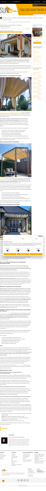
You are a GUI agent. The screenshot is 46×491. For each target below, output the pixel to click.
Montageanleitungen (15, 456)
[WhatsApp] (5, 428)
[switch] (18, 250)
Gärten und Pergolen (36, 57)
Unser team (13, 462)
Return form (13, 455)
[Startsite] (11, 9)
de (26, 1)
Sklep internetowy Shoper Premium (23, 485)
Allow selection (23, 254)
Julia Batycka (27, 28)
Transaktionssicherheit (26, 454)
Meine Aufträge (2, 456)
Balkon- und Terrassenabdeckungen (19, 28)
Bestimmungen (25, 457)
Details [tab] (23, 238)
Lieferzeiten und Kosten (26, 455)
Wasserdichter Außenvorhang (38, 461)
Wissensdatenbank (14, 461)
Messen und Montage (36, 58)
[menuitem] (6, 18)
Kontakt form (2, 458)
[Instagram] (21, 480)
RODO (24, 458)
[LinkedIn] (3, 428)
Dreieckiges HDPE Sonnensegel (39, 455)
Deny (10, 254)
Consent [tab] (9, 238)
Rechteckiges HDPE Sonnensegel (39, 454)
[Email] (0, 430)
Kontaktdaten (14, 454)
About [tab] (36, 238)
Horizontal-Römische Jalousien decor (40, 460)
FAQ (12, 458)
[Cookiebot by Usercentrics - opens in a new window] (39, 236)
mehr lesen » (40, 75)
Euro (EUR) (30, 1)
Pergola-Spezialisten (19, 365)
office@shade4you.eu (16, 1)
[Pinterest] (6, 428)
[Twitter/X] (2, 428)
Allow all (36, 254)
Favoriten (1, 457)
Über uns (13, 463)
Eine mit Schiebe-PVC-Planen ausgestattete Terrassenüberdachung (11, 112)
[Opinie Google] (28, 480)
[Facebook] (0, 428)
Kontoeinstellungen (3, 455)
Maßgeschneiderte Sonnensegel (5, 313)
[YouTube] (24, 480)
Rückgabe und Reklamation (27, 461)
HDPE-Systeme (2, 178)
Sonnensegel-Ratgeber (36, 64)
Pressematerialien (14, 457)
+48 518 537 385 (3, 1)
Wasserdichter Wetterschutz (11, 28)
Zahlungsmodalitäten (26, 456)
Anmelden (1, 454)
